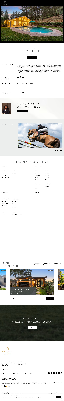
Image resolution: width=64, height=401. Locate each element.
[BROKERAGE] (61, 373)
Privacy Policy (59, 393)
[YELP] (59, 373)
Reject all (46, 396)
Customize (52, 396)
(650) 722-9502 (4, 368)
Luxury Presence (19, 393)
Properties (30, 2)
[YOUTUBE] (56, 373)
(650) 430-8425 (27, 107)
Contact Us (23, 373)
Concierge (47, 2)
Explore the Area (58, 150)
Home (3, 373)
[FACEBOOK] (51, 373)
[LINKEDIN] (54, 373)
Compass (22, 381)
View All (50, 298)
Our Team (23, 2)
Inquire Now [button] (32, 57)
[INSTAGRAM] (49, 373)
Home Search (38, 2)
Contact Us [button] (32, 327)
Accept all (58, 396)
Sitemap (30, 373)
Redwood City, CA (6, 363)
